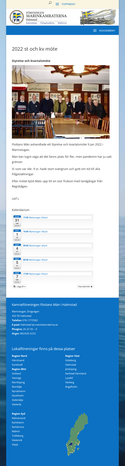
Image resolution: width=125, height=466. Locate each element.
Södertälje (17, 400)
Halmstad (70, 364)
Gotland (16, 373)
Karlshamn (18, 422)
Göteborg (70, 360)
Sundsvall (17, 364)
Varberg (69, 382)
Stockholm (18, 395)
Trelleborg (17, 435)
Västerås (16, 404)
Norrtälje (17, 386)
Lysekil (69, 377)
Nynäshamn (18, 391)
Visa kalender (84, 286)
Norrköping (18, 382)
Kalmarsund (18, 418)
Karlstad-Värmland (75, 373)
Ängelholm (71, 386)
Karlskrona (18, 426)
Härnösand (18, 360)
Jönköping (70, 369)
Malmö (16, 431)
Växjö (15, 444)
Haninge (16, 377)
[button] (19, 286)
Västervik (17, 440)
